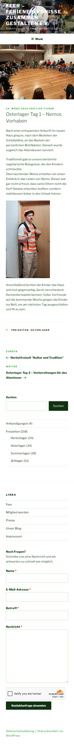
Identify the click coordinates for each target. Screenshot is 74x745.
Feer (9, 504)
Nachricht (14, 627)
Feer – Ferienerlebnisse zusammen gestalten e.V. (33, 14)
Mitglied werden (17, 512)
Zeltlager (17, 461)
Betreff (12, 608)
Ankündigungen (17, 423)
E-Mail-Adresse (18, 589)
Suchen (11, 397)
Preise (10, 520)
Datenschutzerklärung (20, 731)
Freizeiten (20, 330)
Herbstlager (19, 438)
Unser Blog (13, 528)
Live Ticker (45, 108)
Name (11, 571)
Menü (39, 39)
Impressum (14, 536)
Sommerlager (20, 453)
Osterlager (40, 330)
